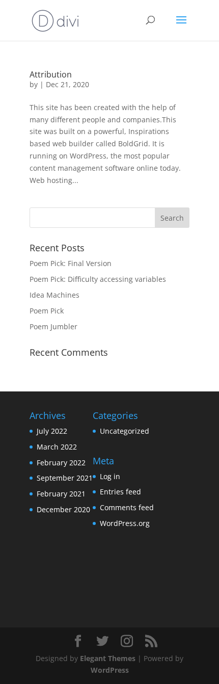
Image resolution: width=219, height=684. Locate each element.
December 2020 (63, 509)
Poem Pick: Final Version (71, 263)
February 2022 (61, 462)
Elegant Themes (107, 658)
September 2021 (65, 478)
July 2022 (52, 431)
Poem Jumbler (53, 326)
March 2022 (57, 447)
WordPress (110, 670)
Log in (110, 476)
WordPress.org (125, 523)
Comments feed (127, 507)
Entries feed (120, 491)
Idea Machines (54, 295)
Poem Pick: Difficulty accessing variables (98, 279)
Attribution (51, 74)
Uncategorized (124, 431)
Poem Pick (47, 310)
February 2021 (61, 493)
